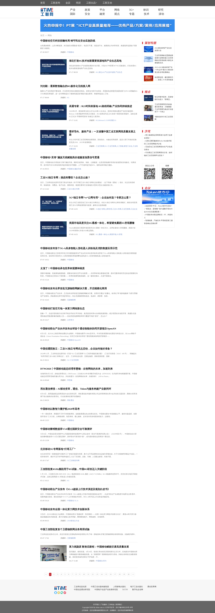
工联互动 (107, 2)
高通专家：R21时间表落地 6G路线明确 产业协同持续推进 (100, 106)
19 (124, 574)
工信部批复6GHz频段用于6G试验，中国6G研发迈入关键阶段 (73, 469)
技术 (146, 13)
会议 (68, 2)
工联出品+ (91, 2)
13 (97, 574)
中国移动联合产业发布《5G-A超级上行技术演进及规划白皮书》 (75, 489)
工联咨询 (55, 2)
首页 (42, 2)
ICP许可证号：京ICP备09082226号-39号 (119, 607)
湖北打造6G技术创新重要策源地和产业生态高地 (95, 60)
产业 (72, 9)
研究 (160, 9)
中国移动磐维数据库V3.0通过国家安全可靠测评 (66, 429)
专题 (131, 13)
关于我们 (96, 604)
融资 (102, 13)
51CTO (125, 589)
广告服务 (104, 604)
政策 (87, 9)
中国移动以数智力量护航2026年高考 (60, 408)
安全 (87, 13)
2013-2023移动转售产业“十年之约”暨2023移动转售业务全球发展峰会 (164, 69)
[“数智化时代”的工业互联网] (148, 120)
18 (119, 574)
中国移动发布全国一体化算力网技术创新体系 (65, 509)
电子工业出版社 (136, 587)
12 (93, 574)
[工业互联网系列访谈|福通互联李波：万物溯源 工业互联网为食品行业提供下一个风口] (148, 110)
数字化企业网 (137, 589)
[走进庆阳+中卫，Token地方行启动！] (158, 203)
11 (88, 574)
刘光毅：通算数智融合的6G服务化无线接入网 (65, 86)
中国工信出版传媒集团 (100, 587)
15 (106, 574)
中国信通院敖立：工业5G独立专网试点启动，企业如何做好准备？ (76, 348)
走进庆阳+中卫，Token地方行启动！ (158, 206)
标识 (146, 9)
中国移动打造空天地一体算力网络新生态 (62, 308)
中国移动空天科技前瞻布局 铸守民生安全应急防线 (67, 40)
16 (110, 574)
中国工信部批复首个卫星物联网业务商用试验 (65, 529)
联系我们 (119, 604)
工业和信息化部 (80, 587)
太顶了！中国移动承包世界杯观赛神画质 (62, 268)
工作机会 (111, 604)
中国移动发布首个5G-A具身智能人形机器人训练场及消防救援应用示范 (78, 248)
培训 (78, 2)
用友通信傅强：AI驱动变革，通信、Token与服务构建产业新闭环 (75, 388)
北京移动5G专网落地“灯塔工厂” (57, 449)
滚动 (161, 13)
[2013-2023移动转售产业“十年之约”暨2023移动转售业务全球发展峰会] (148, 72)
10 (84, 574)
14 (101, 574)
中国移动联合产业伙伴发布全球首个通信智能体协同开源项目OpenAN (78, 328)
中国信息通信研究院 (82, 589)
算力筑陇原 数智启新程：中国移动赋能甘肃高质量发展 (99, 546)
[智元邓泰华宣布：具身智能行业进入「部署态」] (148, 100)
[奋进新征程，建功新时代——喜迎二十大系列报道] (148, 81)
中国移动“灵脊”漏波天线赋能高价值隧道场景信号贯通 (69, 157)
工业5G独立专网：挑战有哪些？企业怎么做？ (65, 177)
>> (133, 574)
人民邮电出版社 (119, 587)
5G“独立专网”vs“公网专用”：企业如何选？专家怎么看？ (100, 197)
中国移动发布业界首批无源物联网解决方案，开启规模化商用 (73, 288)
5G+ (131, 9)
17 (115, 574)
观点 (117, 13)
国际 (72, 13)
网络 (117, 9)
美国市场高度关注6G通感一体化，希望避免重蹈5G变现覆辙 (101, 222)
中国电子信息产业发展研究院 (106, 589)
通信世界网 (151, 587)
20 (128, 574)
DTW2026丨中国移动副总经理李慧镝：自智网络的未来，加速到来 (76, 368)
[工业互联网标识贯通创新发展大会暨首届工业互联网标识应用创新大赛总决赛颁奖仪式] (148, 61)
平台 (102, 9)
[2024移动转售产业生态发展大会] (148, 51)
